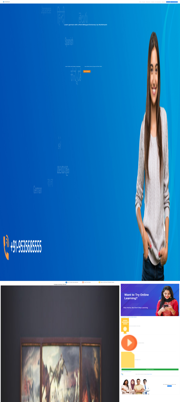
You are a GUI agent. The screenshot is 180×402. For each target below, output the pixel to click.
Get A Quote (87, 71)
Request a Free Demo (150, 369)
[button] (144, 2)
